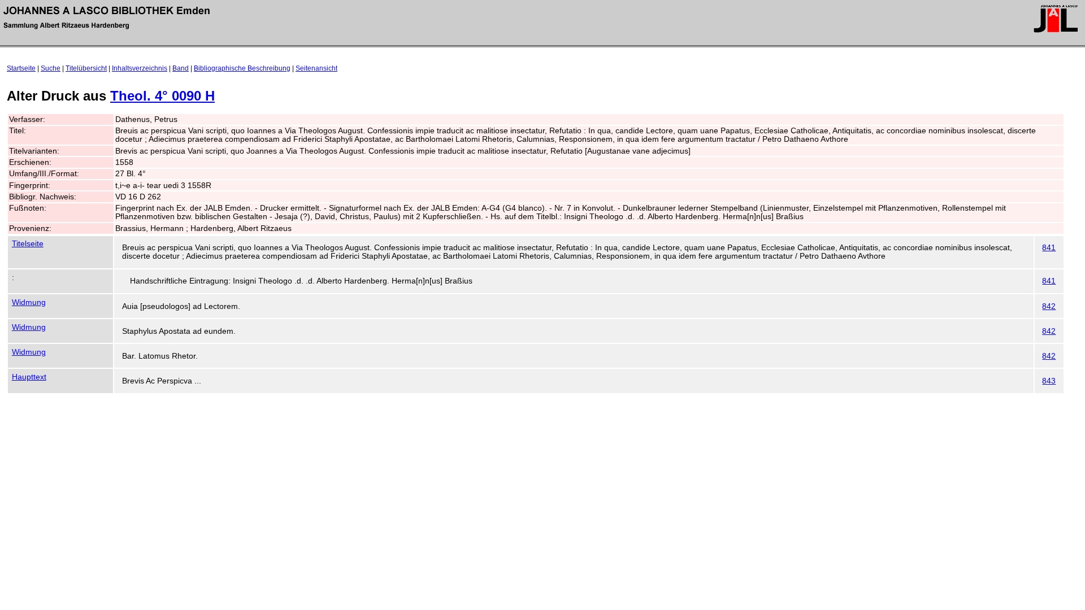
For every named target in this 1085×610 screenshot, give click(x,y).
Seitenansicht (316, 68)
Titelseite (28, 243)
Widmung (29, 302)
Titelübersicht (86, 68)
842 (1049, 306)
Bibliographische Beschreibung (242, 68)
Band (180, 68)
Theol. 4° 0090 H (162, 95)
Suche (50, 68)
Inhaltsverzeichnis (139, 68)
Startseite (21, 68)
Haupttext (29, 377)
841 (1049, 247)
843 (1049, 381)
